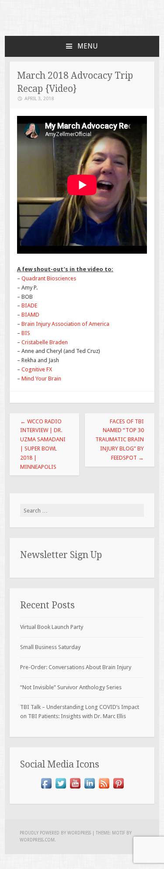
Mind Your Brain (41, 378)
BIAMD (29, 314)
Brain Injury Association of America (65, 324)
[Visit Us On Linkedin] (89, 788)
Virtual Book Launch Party (51, 627)
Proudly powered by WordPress (55, 833)
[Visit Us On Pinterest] (118, 788)
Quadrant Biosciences (48, 278)
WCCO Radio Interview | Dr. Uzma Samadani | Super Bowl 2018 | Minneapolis (43, 444)
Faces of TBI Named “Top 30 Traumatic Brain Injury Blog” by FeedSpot (119, 439)
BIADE (29, 305)
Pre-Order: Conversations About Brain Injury (75, 667)
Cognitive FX (36, 369)
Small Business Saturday (50, 647)
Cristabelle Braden (44, 342)
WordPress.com (37, 840)
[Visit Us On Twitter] (60, 788)
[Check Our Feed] (104, 788)
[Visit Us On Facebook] (46, 788)
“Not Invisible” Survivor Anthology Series (71, 687)
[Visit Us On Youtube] (75, 788)
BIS (25, 333)
